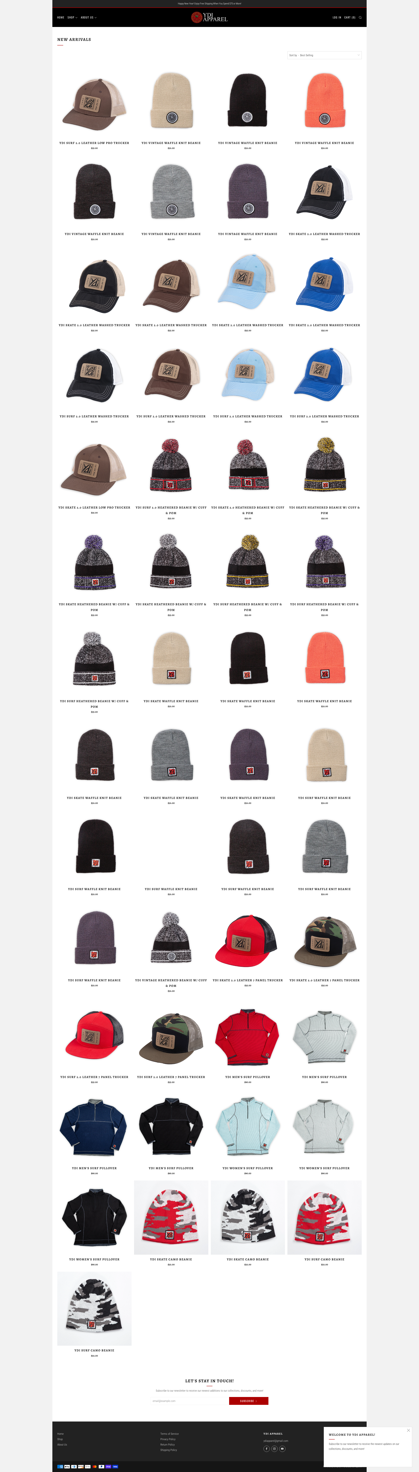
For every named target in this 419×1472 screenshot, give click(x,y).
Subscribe (247, 1401)
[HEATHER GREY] (171, 192)
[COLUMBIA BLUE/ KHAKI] (248, 283)
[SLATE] (248, 192)
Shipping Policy (168, 1450)
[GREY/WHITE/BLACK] (171, 563)
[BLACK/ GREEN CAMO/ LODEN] (324, 938)
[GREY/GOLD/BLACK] (324, 466)
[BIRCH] (171, 101)
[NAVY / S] (94, 1126)
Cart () (349, 17)
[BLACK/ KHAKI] (94, 283)
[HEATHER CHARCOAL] (94, 192)
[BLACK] (248, 101)
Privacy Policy (167, 1439)
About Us (87, 17)
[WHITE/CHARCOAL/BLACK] (248, 1217)
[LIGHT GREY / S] (324, 1035)
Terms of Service (169, 1433)
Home (60, 17)
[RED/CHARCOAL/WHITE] (171, 1217)
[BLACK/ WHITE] (324, 192)
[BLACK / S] (171, 1126)
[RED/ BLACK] (248, 938)
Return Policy (167, 1444)
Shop (71, 17)
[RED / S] (248, 1035)
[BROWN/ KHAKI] (94, 101)
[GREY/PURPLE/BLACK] (94, 563)
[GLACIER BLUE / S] (248, 1126)
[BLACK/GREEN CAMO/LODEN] (171, 1035)
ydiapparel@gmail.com (276, 1440)
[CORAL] (324, 101)
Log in (337, 17)
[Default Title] (171, 466)
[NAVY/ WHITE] (324, 283)
